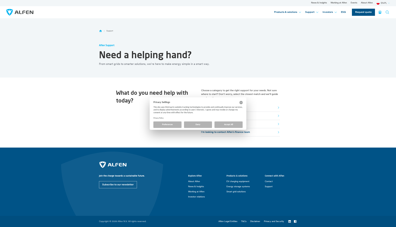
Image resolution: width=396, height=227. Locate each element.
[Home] (100, 31)
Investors (328, 12)
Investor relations (196, 197)
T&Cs (243, 221)
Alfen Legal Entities (227, 221)
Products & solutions (285, 12)
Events (354, 3)
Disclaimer (255, 221)
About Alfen (367, 3)
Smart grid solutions (236, 192)
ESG (343, 12)
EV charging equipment (237, 181)
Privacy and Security (274, 221)
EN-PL (384, 3)
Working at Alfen (339, 3)
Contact (269, 181)
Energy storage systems (238, 187)
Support (309, 12)
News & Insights (319, 3)
